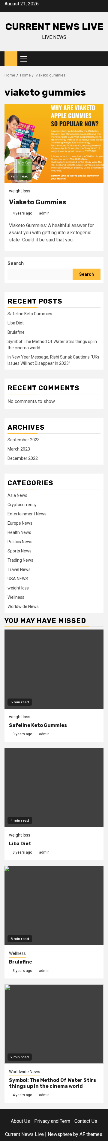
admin (44, 213)
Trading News (20, 560)
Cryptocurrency (22, 504)
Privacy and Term (52, 1121)
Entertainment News (27, 513)
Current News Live (54, 26)
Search (16, 263)
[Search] (99, 59)
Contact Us (85, 1121)
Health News (19, 532)
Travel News (19, 569)
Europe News (20, 523)
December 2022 (23, 458)
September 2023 (24, 439)
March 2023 (19, 449)
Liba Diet (16, 323)
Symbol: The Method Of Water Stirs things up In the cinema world (52, 1083)
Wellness (16, 597)
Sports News (20, 551)
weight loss (19, 191)
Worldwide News (23, 606)
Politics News (20, 541)
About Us (20, 1121)
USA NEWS (18, 578)
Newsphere (60, 1134)
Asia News (17, 495)
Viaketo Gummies (37, 202)
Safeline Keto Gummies (30, 313)
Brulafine (16, 332)
